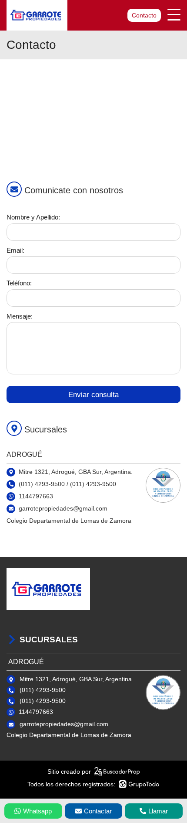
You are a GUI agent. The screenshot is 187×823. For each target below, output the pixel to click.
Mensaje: (20, 316)
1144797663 (36, 496)
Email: (15, 250)
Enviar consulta (93, 395)
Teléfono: (19, 283)
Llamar (158, 811)
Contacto (144, 15)
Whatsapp (37, 811)
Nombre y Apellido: (33, 217)
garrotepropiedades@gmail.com (64, 723)
